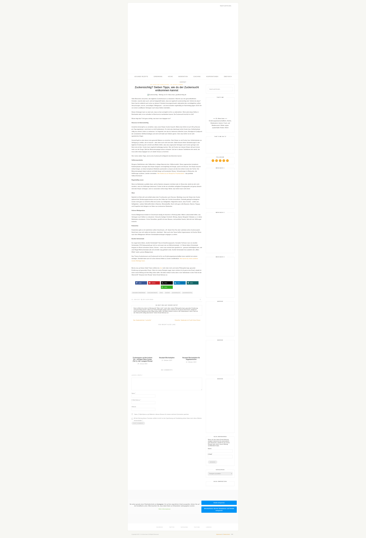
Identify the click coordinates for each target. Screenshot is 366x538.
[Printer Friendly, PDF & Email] (167, 279)
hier (161, 268)
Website (134, 406)
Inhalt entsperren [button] (219, 502)
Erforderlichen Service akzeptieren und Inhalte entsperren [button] (219, 509)
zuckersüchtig (187, 292)
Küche (170, 76)
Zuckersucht (176, 292)
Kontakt (183, 82)
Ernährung (158, 76)
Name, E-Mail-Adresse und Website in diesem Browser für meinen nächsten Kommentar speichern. (161, 414)
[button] (141, 283)
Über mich (228, 76)
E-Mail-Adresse (136, 400)
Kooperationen (212, 76)
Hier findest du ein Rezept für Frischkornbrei (170, 173)
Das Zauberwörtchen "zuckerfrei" (142, 320)
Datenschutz (226, 534)
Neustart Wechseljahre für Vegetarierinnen (191, 358)
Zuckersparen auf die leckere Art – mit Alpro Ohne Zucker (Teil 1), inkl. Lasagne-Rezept (142, 359)
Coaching (197, 76)
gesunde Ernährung (138, 292)
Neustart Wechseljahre (167, 357)
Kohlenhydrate (152, 292)
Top (232, 534)
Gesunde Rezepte (141, 76)
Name (134, 393)
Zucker (167, 292)
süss (161, 292)
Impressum (219, 534)
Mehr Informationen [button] (165, 509)
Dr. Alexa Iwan (148, 299)
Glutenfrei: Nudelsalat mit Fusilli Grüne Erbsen (188, 320)
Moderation (183, 76)
